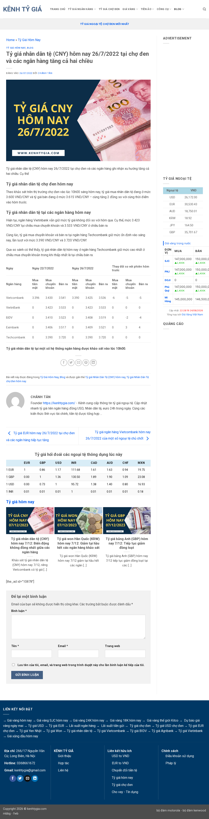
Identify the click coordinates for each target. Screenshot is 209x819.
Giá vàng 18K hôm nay (125, 720)
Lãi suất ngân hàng (82, 726)
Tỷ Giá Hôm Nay (29, 40)
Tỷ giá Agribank (162, 731)
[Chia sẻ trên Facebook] (63, 362)
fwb (15, 813)
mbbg (7, 813)
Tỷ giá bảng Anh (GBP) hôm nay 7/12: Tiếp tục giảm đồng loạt (127, 543)
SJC (167, 260)
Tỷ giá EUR (56, 726)
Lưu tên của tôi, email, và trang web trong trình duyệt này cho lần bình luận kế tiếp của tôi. (81, 665)
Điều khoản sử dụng (180, 756)
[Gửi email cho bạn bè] (78, 362)
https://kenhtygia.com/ (59, 403)
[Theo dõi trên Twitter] (20, 778)
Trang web (112, 646)
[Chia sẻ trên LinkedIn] (93, 362)
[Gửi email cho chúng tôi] (27, 778)
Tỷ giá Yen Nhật (30, 731)
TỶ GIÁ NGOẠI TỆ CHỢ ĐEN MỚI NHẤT (104, 24)
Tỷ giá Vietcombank (111, 731)
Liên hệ (63, 770)
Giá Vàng (128, 9)
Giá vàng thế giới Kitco (162, 720)
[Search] (204, 9)
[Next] (149, 542)
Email (63, 646)
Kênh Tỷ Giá (22, 9)
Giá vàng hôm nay (19, 720)
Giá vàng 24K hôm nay (88, 720)
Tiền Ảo (146, 9)
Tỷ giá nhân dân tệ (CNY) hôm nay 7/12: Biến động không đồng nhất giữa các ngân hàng (30, 545)
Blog (177, 9)
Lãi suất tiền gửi (112, 726)
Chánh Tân (45, 73)
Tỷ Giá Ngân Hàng (80, 9)
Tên (15, 646)
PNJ (167, 271)
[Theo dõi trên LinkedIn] (34, 778)
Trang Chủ (57, 9)
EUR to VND (120, 763)
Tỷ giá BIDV (138, 731)
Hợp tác (63, 763)
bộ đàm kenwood (194, 810)
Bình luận (19, 611)
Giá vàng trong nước (178, 243)
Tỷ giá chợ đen (140, 726)
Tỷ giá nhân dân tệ (79, 731)
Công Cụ (163, 9)
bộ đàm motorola (168, 810)
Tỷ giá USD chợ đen (169, 726)
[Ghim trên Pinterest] (85, 362)
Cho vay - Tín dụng (125, 792)
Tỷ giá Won (54, 731)
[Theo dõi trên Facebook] (12, 778)
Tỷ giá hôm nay (122, 778)
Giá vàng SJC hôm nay (52, 720)
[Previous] (8, 542)
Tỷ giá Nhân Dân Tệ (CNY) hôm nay (105, 377)
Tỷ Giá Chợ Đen (109, 9)
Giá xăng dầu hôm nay (22, 736)
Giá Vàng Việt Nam (192, 314)
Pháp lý (171, 763)
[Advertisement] (186, 108)
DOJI (167, 280)
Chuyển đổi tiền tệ (124, 770)
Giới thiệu (64, 756)
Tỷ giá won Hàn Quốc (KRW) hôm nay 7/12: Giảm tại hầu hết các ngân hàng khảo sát (78, 543)
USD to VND (120, 756)
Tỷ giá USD (36, 726)
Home (10, 40)
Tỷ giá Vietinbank (190, 731)
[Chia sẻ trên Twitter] (71, 362)
